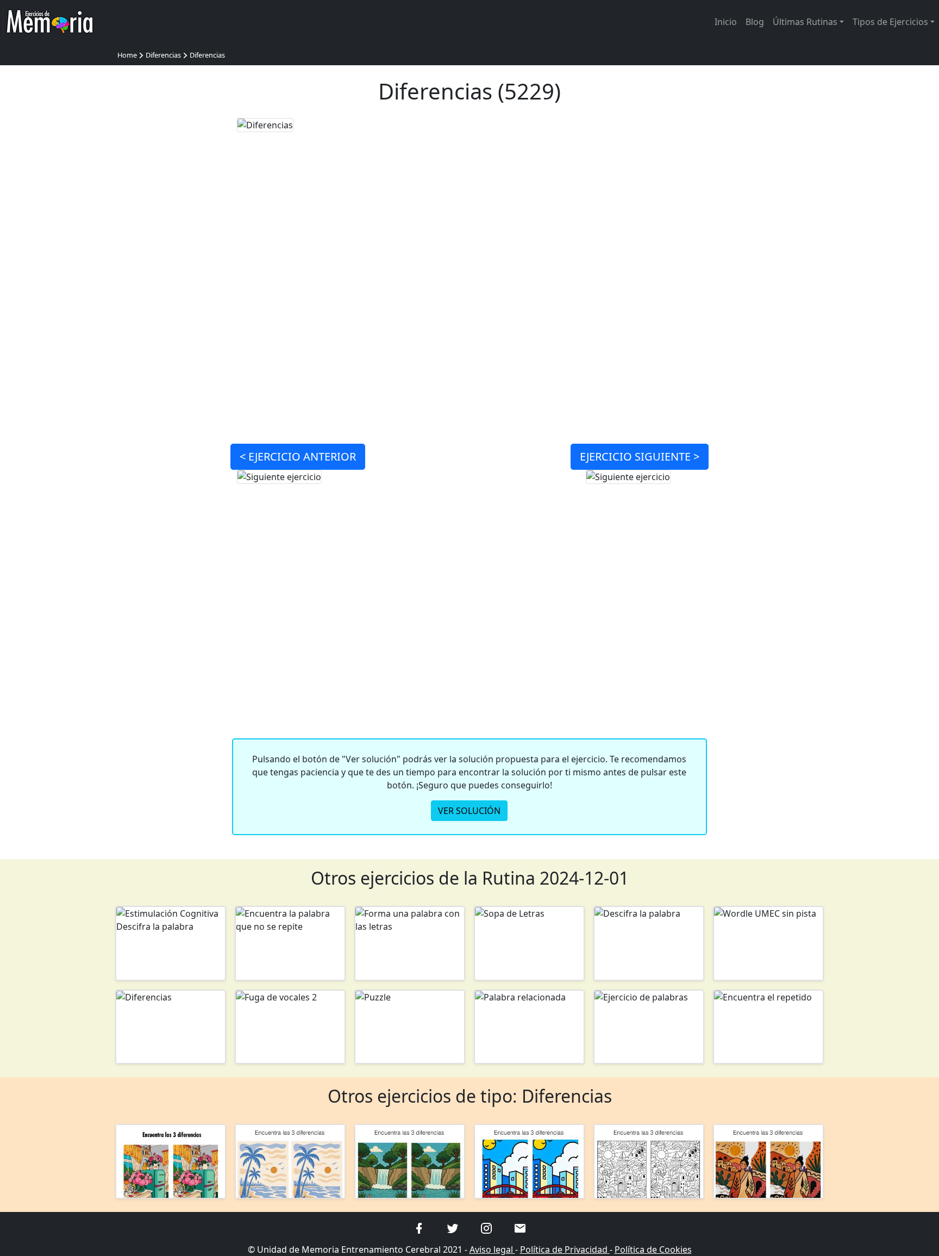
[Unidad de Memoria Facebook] (418, 1228)
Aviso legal (492, 1249)
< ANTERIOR (298, 456)
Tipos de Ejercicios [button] (890, 22)
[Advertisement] (170, 280)
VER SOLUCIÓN (469, 811)
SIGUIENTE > (639, 456)
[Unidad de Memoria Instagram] (486, 1228)
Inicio (726, 22)
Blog (755, 22)
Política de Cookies (653, 1249)
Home (127, 55)
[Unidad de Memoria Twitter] (452, 1228)
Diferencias (163, 55)
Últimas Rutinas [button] (805, 22)
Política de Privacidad (565, 1249)
